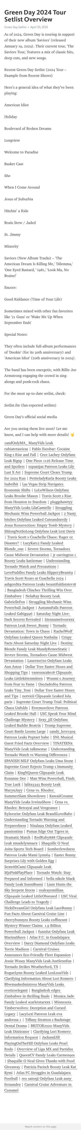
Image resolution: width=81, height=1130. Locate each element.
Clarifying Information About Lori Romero (38, 978)
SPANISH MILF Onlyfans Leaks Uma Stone (38, 761)
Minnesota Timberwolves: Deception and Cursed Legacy (38, 1008)
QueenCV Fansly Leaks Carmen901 (47, 1055)
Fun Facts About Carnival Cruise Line (34, 913)
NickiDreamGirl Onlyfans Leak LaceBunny (38, 908)
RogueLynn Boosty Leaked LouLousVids (36, 972)
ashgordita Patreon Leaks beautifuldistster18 (40, 584)
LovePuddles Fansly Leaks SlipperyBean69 (38, 572)
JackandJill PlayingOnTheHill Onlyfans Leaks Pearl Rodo (36, 1043)
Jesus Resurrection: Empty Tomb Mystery (38, 525)
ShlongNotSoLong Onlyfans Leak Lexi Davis (39, 531)
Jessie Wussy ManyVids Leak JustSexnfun (37, 961)
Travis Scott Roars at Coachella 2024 (34, 578)
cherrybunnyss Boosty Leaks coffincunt (35, 919)
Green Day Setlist (15, 27)
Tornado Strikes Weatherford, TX (31, 966)
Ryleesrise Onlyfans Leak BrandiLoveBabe (38, 813)
